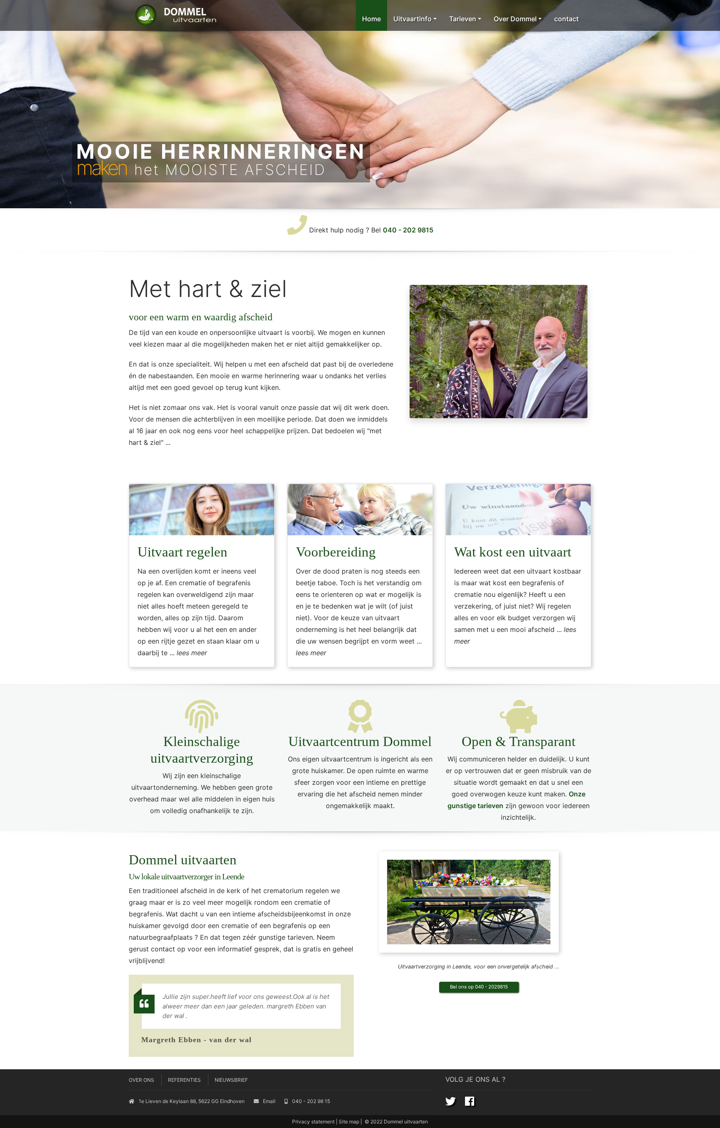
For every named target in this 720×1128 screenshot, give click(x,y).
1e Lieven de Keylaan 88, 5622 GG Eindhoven (192, 1101)
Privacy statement (313, 1121)
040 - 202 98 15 (311, 1101)
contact (566, 19)
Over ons (141, 1080)
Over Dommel (515, 19)
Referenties (184, 1080)
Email (269, 1101)
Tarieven (462, 19)
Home (371, 19)
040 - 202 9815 (408, 230)
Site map (349, 1121)
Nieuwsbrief (231, 1080)
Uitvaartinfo (412, 19)
